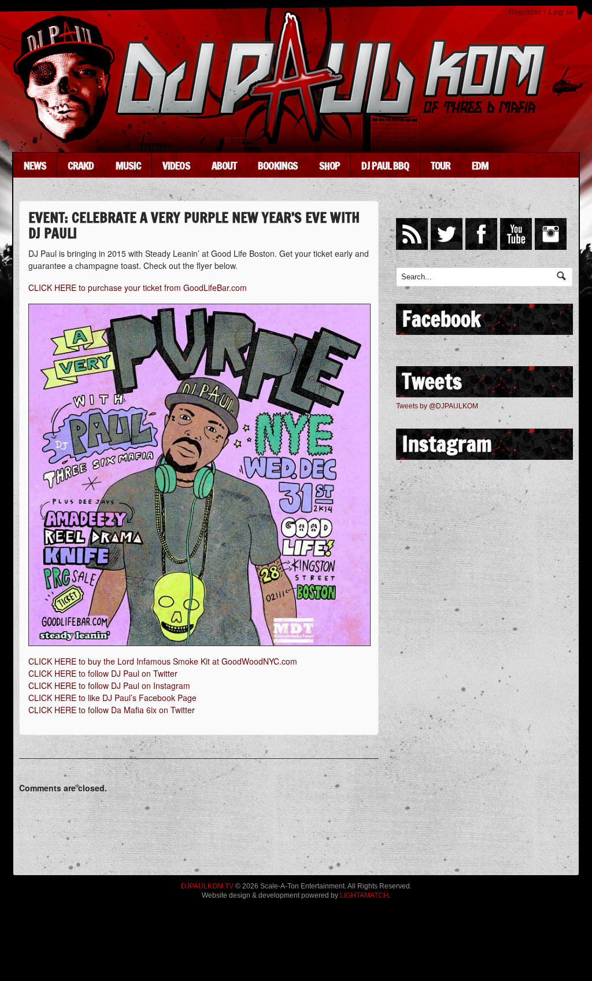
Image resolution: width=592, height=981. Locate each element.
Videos (176, 165)
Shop (329, 165)
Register (524, 11)
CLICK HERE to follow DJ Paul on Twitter (102, 673)
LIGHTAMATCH (364, 895)
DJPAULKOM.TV (207, 886)
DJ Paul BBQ (385, 165)
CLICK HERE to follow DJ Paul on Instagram (109, 685)
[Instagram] (551, 234)
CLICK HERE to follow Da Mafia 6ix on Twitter (111, 710)
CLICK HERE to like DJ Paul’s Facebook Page (112, 697)
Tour (440, 165)
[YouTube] (516, 234)
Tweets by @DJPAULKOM (437, 406)
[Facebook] (481, 234)
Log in (561, 11)
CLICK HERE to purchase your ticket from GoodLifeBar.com (137, 287)
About (224, 165)
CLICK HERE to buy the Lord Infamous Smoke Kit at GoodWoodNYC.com (162, 661)
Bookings (278, 165)
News (35, 165)
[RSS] (412, 234)
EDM (480, 165)
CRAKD (81, 165)
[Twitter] (446, 234)
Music (129, 165)
